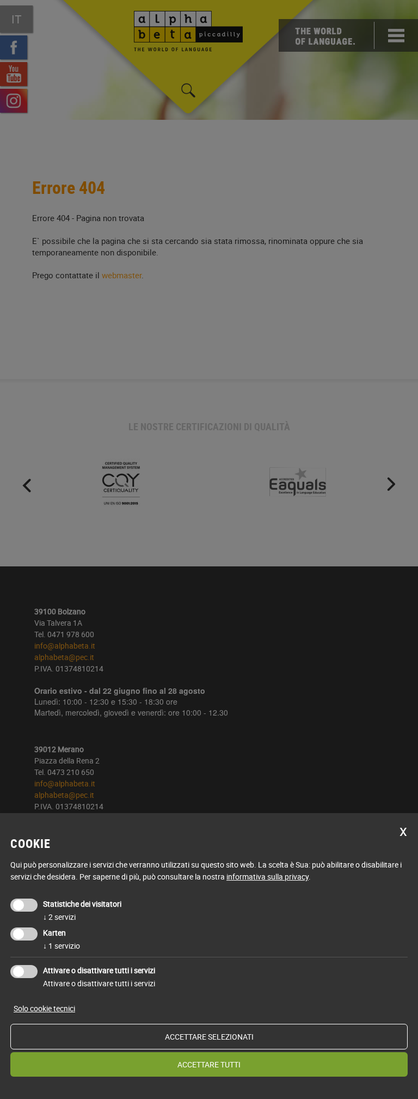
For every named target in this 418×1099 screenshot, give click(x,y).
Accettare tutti (209, 1064)
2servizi (59, 917)
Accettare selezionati (209, 1036)
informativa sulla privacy (267, 876)
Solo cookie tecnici (44, 1008)
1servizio (61, 946)
